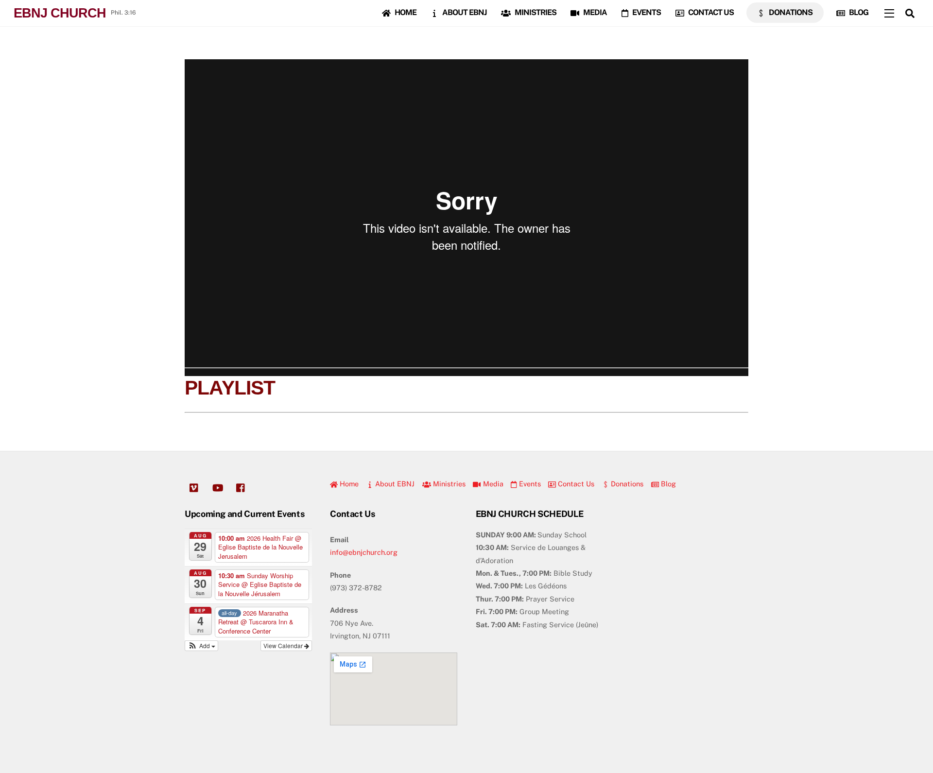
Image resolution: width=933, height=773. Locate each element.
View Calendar (283, 645)
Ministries (534, 12)
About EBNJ (463, 12)
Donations (789, 12)
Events (646, 12)
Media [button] (492, 484)
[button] (201, 646)
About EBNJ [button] (394, 484)
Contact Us (710, 12)
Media (594, 12)
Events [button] (529, 484)
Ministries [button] (448, 484)
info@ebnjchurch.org (363, 552)
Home (404, 12)
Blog (857, 12)
